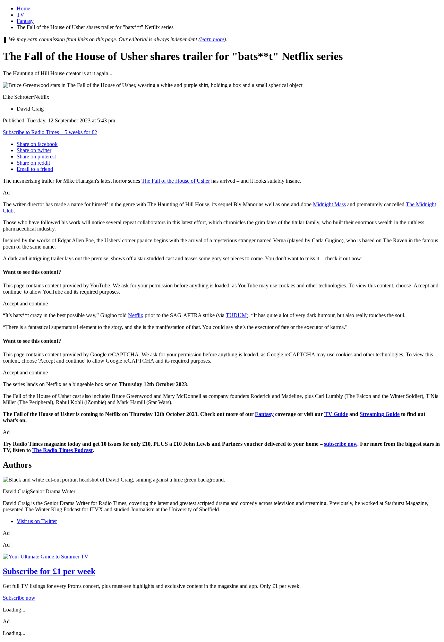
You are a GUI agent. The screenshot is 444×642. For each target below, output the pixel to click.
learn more (212, 39)
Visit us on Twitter (37, 521)
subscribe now (340, 444)
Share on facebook (37, 144)
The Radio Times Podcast (62, 450)
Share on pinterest (36, 156)
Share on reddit (33, 163)
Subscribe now (19, 598)
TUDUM (236, 315)
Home (23, 8)
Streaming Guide (380, 414)
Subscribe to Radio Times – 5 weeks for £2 (50, 132)
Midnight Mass (329, 204)
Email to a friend (35, 169)
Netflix (135, 315)
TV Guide (336, 414)
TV (20, 15)
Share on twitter (34, 150)
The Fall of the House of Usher (176, 181)
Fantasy (25, 21)
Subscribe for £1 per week (49, 571)
